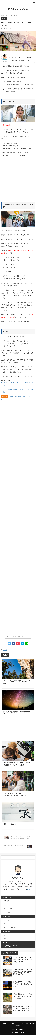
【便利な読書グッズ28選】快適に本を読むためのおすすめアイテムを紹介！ (23, 972)
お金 (6, 942)
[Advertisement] (18, 177)
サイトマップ (19, 1023)
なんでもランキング (11, 946)
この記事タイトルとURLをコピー (18, 636)
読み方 (6, 924)
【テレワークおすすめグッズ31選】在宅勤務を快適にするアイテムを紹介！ (23, 960)
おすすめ (6, 920)
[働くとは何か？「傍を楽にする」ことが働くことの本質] (22, 643)
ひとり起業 (7, 912)
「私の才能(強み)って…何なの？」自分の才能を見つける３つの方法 (22, 996)
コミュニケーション (9, 905)
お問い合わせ (19, 1025)
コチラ (29, 889)
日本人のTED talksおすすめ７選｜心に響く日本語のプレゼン (22, 984)
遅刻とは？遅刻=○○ (10, 824)
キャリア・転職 (8, 908)
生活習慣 (7, 931)
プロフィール (11, 1023)
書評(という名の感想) (10, 927)
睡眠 (5, 935)
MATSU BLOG (18, 1029)
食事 (5, 939)
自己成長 (5, 650)
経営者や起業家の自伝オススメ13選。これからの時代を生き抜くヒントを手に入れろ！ (23, 1009)
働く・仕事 (8, 897)
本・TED (7, 916)
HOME (4, 1023)
